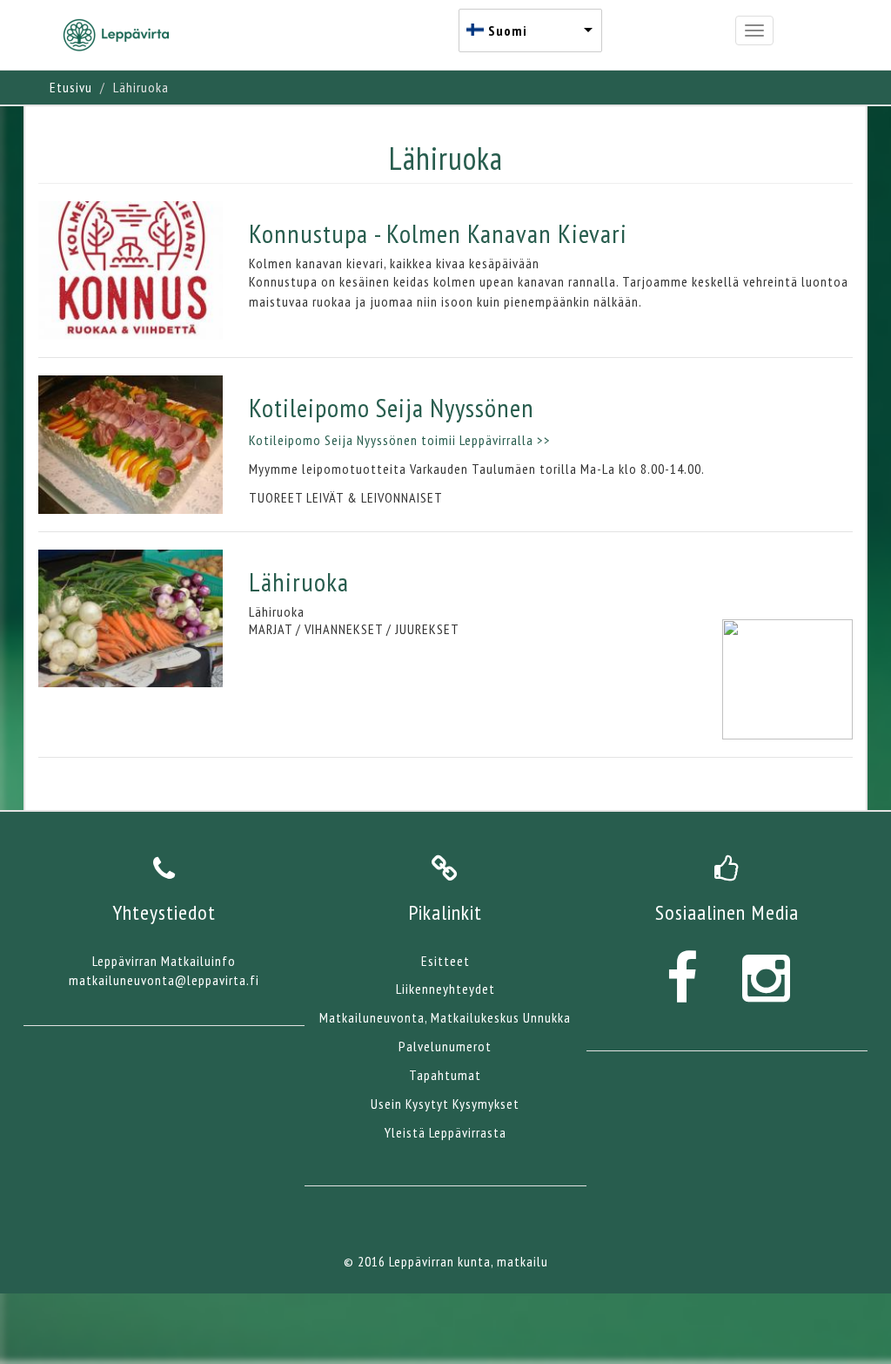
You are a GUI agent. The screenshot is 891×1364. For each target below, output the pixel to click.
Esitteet (445, 960)
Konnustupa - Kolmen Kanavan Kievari (438, 233)
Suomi (507, 30)
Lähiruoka (299, 581)
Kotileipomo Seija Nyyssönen (391, 407)
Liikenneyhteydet (445, 988)
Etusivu (71, 87)
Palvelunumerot (445, 1046)
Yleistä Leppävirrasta (445, 1132)
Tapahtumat (445, 1075)
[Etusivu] (123, 35)
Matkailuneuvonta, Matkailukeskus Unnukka (445, 1017)
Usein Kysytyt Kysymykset (445, 1103)
